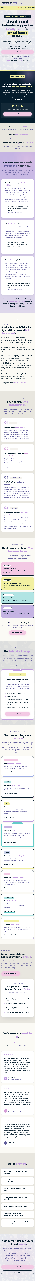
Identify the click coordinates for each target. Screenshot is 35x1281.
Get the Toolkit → (9, 911)
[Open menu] (31, 2)
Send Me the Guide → (11, 973)
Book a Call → (17, 1273)
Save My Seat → (17, 114)
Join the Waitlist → (17, 52)
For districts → (17, 58)
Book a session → (9, 864)
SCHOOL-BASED (12, 3)
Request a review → (10, 888)
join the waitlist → (26, 56)
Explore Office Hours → (11, 794)
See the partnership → (11, 935)
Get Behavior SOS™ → (11, 842)
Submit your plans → (10, 817)
